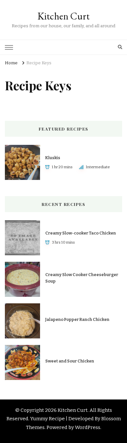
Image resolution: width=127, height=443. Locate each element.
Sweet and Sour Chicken (69, 361)
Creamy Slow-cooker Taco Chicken (80, 233)
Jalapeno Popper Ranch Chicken (77, 319)
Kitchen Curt (63, 16)
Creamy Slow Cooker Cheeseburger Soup (81, 278)
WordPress (87, 427)
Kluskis (52, 157)
